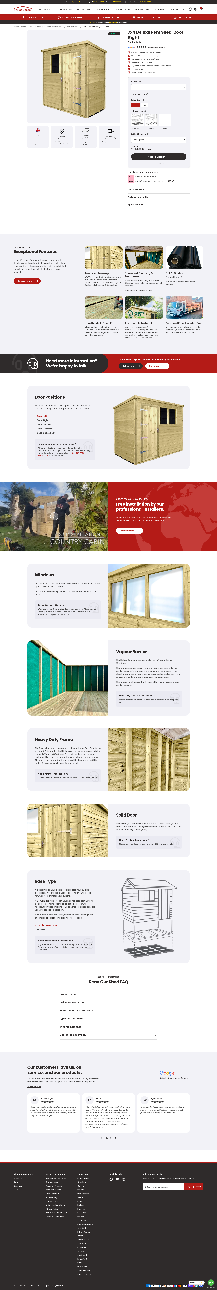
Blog (16, 1182)
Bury (79, 1262)
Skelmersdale (83, 1270)
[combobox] (184, 9)
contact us (43, 456)
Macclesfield (83, 1266)
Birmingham (83, 1178)
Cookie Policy (52, 1201)
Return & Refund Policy (56, 1212)
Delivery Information (138, 197)
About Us (18, 1178)
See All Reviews (34, 1086)
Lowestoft (82, 1259)
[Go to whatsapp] (211, 1282)
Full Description (136, 189)
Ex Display (173, 9)
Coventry (81, 1186)
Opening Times (78, 2)
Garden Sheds (45, 9)
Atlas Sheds (23, 9)
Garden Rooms (103, 9)
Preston (81, 1209)
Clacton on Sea (84, 1274)
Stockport (82, 1243)
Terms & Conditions (55, 1216)
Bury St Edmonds (85, 1224)
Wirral (80, 1197)
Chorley (81, 1251)
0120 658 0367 (145, 2)
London (80, 1189)
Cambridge (82, 1228)
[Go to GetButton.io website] (211, 1287)
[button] (201, 9)
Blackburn (81, 1247)
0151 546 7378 (98, 2)
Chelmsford (83, 1239)
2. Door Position (157, 94)
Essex (80, 1201)
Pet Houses (159, 9)
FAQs (16, 1189)
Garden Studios (122, 9)
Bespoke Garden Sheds (56, 1178)
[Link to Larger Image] (74, 76)
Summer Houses (64, 9)
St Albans (81, 1220)
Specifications (135, 204)
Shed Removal (52, 1193)
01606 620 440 (119, 2)
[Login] (195, 9)
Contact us (155, 366)
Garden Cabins (142, 9)
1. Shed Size (136, 81)
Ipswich (80, 1216)
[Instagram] (123, 1179)
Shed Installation (53, 1189)
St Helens (81, 1212)
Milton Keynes (83, 1232)
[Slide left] (101, 1138)
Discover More (24, 281)
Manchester (83, 1193)
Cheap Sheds (52, 1182)
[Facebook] (111, 1179)
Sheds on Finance (54, 1186)
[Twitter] (117, 1179)
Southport (82, 1255)
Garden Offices (84, 9)
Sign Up (191, 1186)
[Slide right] (115, 1138)
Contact (18, 1186)
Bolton (80, 1205)
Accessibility (51, 1197)
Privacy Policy (52, 1209)
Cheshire (81, 1182)
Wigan (80, 1235)
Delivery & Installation (55, 1205)
